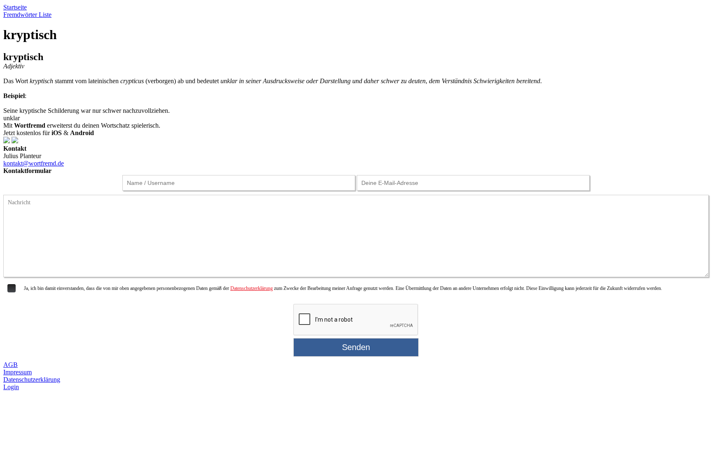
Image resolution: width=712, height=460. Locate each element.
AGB (10, 364)
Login (11, 386)
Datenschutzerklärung (251, 288)
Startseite (15, 7)
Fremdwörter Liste (27, 14)
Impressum (17, 372)
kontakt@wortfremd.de (33, 163)
